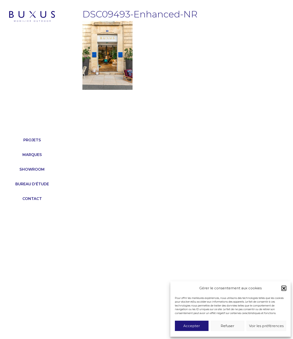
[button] (284, 288)
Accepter (191, 326)
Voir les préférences (266, 326)
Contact (32, 199)
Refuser (227, 326)
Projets (32, 140)
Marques (32, 155)
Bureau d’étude (32, 184)
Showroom (32, 169)
